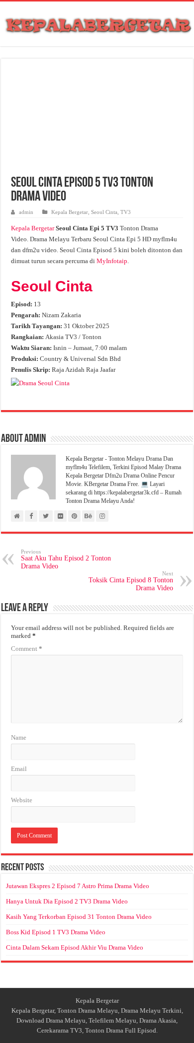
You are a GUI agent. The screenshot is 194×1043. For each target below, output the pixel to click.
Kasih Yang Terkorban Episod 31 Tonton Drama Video (79, 916)
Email (19, 768)
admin (26, 212)
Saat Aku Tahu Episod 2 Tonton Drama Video (66, 559)
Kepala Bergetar (69, 212)
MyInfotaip (112, 261)
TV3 (125, 212)
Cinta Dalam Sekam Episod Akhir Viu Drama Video (74, 947)
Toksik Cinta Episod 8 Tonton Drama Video (131, 581)
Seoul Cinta (104, 212)
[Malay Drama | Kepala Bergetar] (97, 23)
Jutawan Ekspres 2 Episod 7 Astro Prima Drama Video (77, 886)
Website (21, 800)
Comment (26, 648)
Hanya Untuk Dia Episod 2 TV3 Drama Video (67, 901)
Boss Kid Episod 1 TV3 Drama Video (55, 932)
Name (18, 737)
